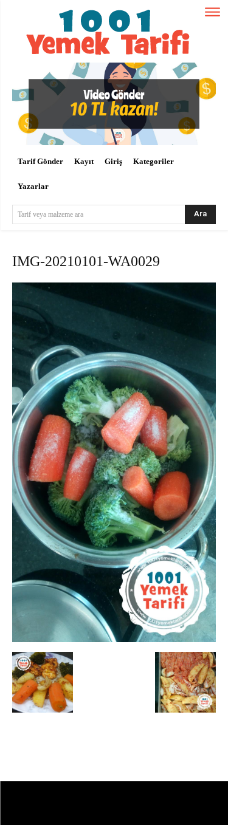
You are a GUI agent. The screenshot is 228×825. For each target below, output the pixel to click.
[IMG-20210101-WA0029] (114, 639)
